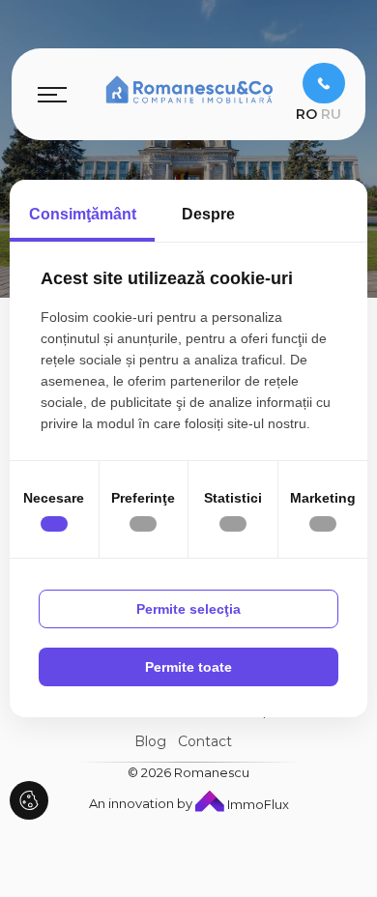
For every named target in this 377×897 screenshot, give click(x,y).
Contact (205, 741)
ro (306, 114)
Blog (150, 741)
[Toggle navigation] (52, 93)
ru (331, 114)
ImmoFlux (256, 804)
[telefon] (324, 83)
